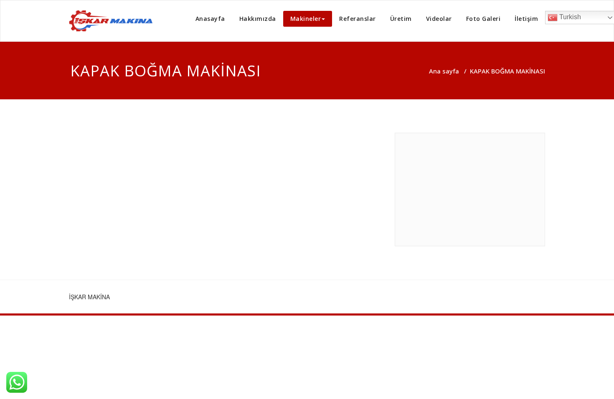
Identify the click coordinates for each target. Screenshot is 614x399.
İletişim (526, 19)
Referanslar (357, 19)
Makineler (305, 19)
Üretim (401, 19)
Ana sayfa (444, 71)
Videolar (439, 19)
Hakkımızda (257, 19)
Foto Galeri (483, 19)
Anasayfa (210, 19)
